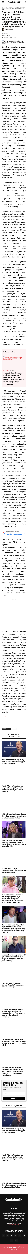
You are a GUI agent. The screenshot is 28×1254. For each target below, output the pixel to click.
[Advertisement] (14, 614)
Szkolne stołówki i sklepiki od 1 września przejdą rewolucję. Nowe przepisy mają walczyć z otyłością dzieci (14, 1042)
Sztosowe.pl (16, 1247)
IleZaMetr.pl (14, 1249)
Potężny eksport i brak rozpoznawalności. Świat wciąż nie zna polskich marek (14, 870)
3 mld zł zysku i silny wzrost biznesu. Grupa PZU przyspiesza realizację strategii (13, 985)
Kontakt (9, 1246)
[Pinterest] (15, 1235)
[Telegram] (24, 1235)
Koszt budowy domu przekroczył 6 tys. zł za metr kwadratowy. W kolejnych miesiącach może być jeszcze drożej (14, 958)
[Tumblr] (11, 1240)
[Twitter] (16, 1240)
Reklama (15, 1246)
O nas (5, 1246)
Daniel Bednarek (9, 29)
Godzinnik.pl (4, 7)
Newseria (7, 716)
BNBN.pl (22, 1247)
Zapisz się (14, 1098)
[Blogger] (3, 1235)
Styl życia (14, 728)
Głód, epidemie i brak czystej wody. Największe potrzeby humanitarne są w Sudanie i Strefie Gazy (14, 816)
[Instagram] (11, 1235)
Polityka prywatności (7, 1247)
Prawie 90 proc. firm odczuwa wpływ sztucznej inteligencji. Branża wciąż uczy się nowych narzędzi (12, 789)
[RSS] (19, 1235)
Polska (10, 7)
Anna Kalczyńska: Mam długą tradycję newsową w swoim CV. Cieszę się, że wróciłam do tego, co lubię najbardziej (14, 843)
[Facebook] (7, 1235)
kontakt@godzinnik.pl (14, 1224)
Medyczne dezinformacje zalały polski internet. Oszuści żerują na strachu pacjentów (13, 761)
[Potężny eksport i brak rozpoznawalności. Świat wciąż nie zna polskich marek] (14, 858)
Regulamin (20, 1246)
